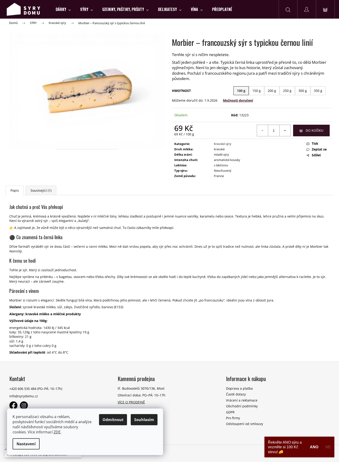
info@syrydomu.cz (23, 396)
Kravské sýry (222, 144)
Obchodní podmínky (242, 406)
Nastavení (26, 443)
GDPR (230, 412)
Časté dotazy (236, 394)
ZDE (57, 432)
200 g (272, 90)
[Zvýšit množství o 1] (285, 130)
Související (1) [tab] (41, 190)
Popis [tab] (14, 190)
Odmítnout (113, 419)
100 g (241, 90)
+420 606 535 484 (22, 388)
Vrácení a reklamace (241, 400)
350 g (318, 90)
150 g (256, 90)
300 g (302, 90)
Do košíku (314, 130)
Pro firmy (233, 418)
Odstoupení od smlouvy (244, 424)
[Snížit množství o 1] (262, 130)
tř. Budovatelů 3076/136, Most (141, 388)
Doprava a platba (239, 388)
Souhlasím (144, 419)
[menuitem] (63, 9)
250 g (287, 90)
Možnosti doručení (238, 100)
